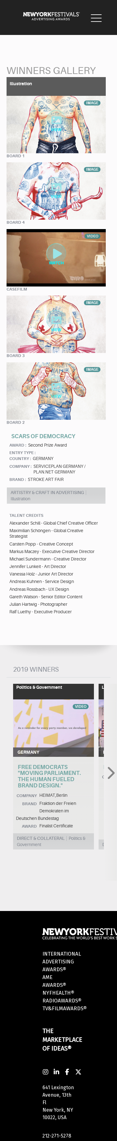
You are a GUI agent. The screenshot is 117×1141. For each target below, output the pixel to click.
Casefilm (17, 289)
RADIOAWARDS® (61, 1000)
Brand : (17, 479)
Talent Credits (26, 515)
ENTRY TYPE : (22, 452)
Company (27, 795)
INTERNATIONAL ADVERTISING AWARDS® (61, 962)
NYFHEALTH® (58, 993)
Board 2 (16, 422)
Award (29, 826)
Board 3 (16, 355)
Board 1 (16, 156)
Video (80, 706)
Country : (20, 458)
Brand (29, 803)
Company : (20, 466)
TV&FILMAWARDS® (64, 1008)
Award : (17, 445)
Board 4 (16, 222)
